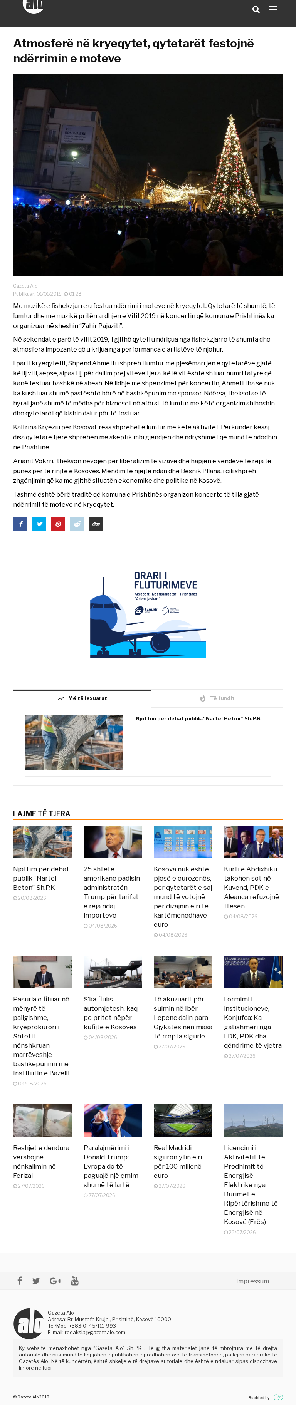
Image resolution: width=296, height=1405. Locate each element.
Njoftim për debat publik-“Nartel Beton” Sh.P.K (198, 718)
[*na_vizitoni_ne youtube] (75, 1280)
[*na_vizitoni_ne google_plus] (55, 1280)
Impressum (252, 1281)
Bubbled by (259, 1397)
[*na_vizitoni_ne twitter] (36, 1280)
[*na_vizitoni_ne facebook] (19, 1280)
